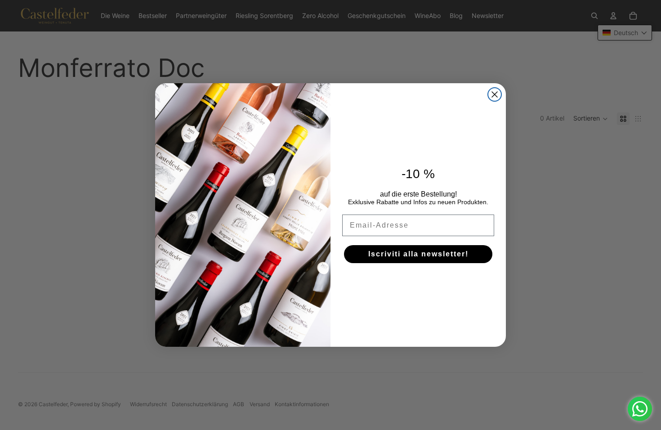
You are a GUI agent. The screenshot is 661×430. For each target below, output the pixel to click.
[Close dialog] (494, 94)
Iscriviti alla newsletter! (418, 254)
